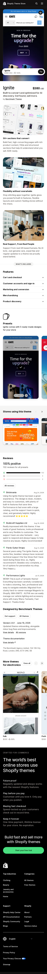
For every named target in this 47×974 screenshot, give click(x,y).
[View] (21, 432)
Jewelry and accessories (8, 890)
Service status (30, 926)
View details (8, 632)
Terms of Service (10, 946)
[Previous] (36, 412)
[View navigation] (42, 3)
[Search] (36, 3)
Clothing (6, 880)
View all (26, 663)
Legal (26, 921)
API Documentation (11, 917)
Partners (28, 917)
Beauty (6, 885)
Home (5, 896)
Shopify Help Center (11, 912)
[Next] (42, 412)
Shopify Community (11, 921)
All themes (24, 616)
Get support (10, 616)
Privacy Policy (9, 952)
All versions (21, 632)
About (27, 912)
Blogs (5, 926)
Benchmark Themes (14, 99)
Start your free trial (23, 850)
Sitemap (6, 964)
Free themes (29, 885)
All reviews (9, 486)
